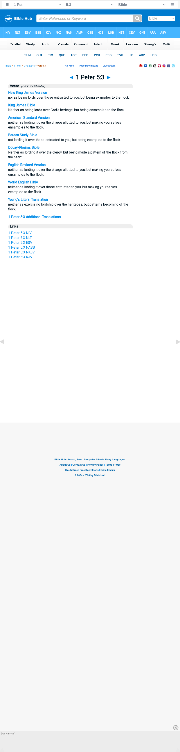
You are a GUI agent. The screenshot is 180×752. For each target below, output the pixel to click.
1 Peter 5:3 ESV (20, 242)
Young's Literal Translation (28, 199)
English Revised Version (27, 165)
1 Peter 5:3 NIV (20, 233)
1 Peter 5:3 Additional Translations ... (36, 217)
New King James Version (27, 92)
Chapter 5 (29, 65)
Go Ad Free (8, 733)
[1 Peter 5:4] (174, 352)
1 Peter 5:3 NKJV (21, 252)
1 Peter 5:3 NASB (21, 247)
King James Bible (21, 105)
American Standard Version (29, 118)
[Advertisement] (90, 376)
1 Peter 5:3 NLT (20, 238)
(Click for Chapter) (32, 86)
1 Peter (17, 65)
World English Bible (23, 182)
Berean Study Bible (22, 135)
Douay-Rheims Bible (24, 147)
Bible (8, 65)
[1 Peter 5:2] (5, 352)
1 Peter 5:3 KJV (20, 257)
